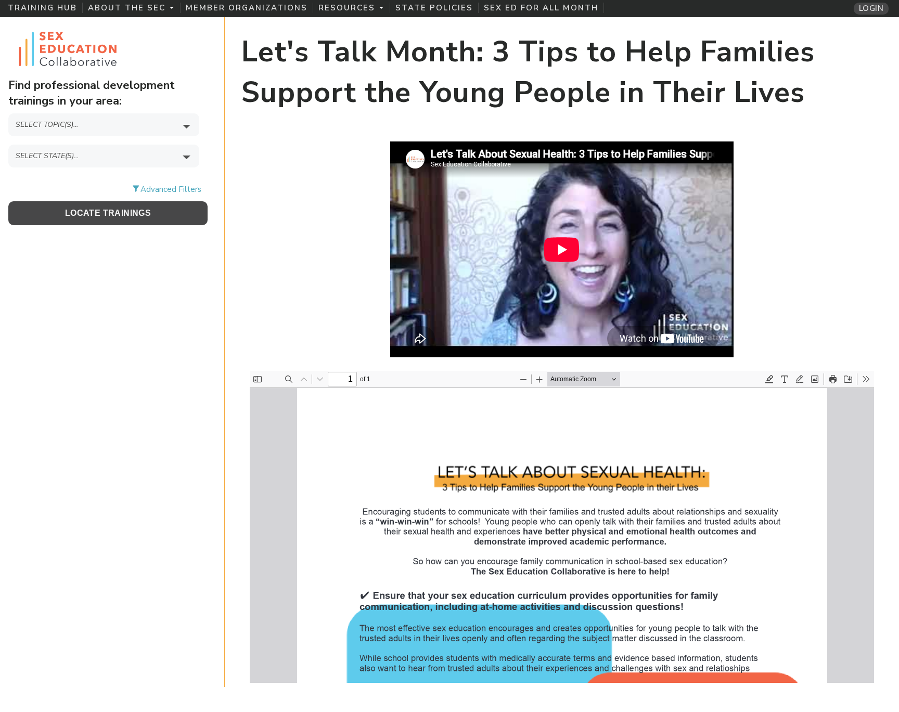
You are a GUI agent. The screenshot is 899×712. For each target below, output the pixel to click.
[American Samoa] (108, 174)
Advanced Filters (170, 189)
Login (871, 8)
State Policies (434, 8)
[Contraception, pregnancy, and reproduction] (108, 143)
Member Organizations (246, 8)
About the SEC (126, 8)
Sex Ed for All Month (541, 8)
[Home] (67, 47)
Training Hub (42, 8)
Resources (346, 8)
